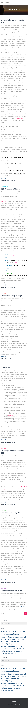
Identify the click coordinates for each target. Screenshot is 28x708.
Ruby (3, 651)
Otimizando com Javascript (11, 296)
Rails (19, 648)
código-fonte (11, 639)
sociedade (19, 651)
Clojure (11, 637)
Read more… (23, 606)
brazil (19, 634)
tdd (6, 653)
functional (20, 639)
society (23, 651)
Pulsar (16, 648)
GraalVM (10, 641)
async (20, 631)
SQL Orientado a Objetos (10, 189)
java (18, 641)
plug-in (21, 646)
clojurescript (20, 637)
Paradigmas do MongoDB (10, 513)
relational (3, 201)
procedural (3, 648)
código (5, 639)
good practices (4, 641)
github (24, 639)
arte (17, 631)
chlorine (4, 637)
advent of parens (12, 631)
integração (14, 641)
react (23, 648)
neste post (10, 415)
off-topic (3, 646)
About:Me (14, 701)
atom (23, 631)
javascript (5, 644)
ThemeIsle (19, 704)
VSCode (14, 653)
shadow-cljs (7, 651)
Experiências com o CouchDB (12, 591)
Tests (11, 653)
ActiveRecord (4, 631)
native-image (24, 644)
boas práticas (12, 634)
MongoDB (19, 644)
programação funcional (10, 648)
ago (12, 180)
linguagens (13, 644)
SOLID (21, 370)
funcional (16, 639)
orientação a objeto (11, 646)
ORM (18, 646)
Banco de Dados (4, 17)
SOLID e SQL (6, 367)
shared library (13, 651)
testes (8, 653)
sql (4, 653)
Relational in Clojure (21, 118)
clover (2, 639)
